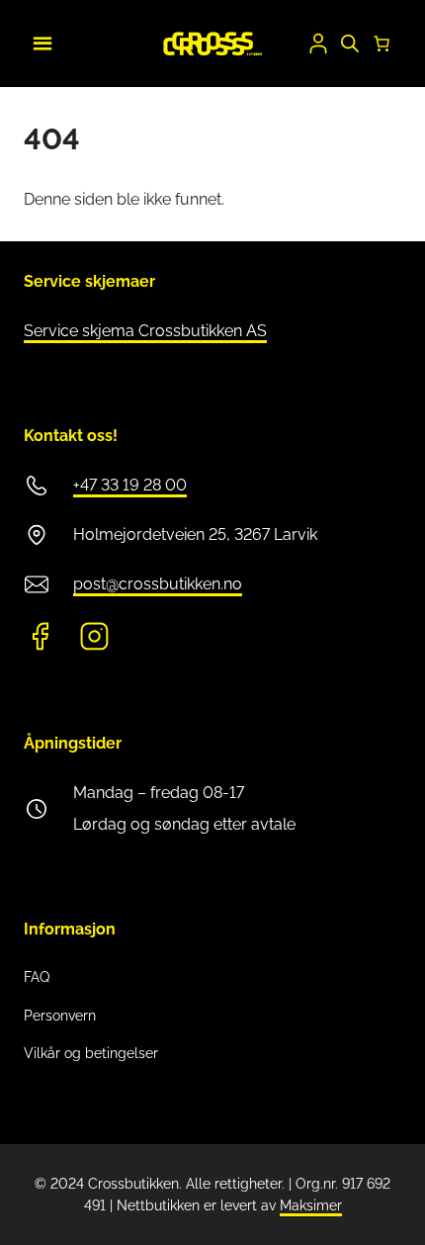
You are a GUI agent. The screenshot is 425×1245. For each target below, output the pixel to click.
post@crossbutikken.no (157, 584)
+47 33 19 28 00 (130, 485)
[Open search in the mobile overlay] (350, 43)
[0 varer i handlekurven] (381, 43)
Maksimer (311, 1205)
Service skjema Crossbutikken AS (145, 330)
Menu (39, 40)
